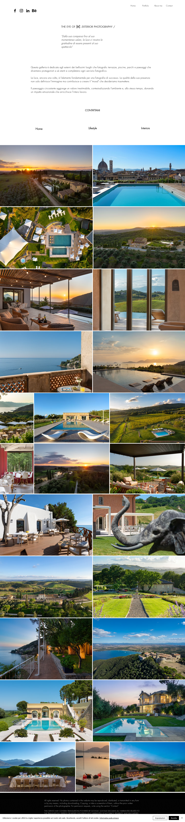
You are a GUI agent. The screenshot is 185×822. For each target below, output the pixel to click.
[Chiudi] (181, 818)
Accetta (174, 818)
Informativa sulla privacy (109, 818)
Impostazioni (160, 818)
